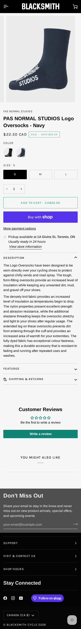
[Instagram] (13, 598)
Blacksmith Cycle (22, 624)
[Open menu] (9, 6)
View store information (25, 246)
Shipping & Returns (25, 379)
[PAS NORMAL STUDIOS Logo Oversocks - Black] (9, 153)
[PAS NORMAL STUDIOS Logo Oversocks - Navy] (21, 153)
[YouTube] (21, 598)
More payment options (19, 228)
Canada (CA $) (18, 615)
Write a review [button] (41, 434)
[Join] (74, 524)
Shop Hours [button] (13, 569)
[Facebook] (5, 598)
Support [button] (10, 543)
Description (13, 258)
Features (11, 368)
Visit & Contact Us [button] (19, 556)
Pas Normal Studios (17, 111)
